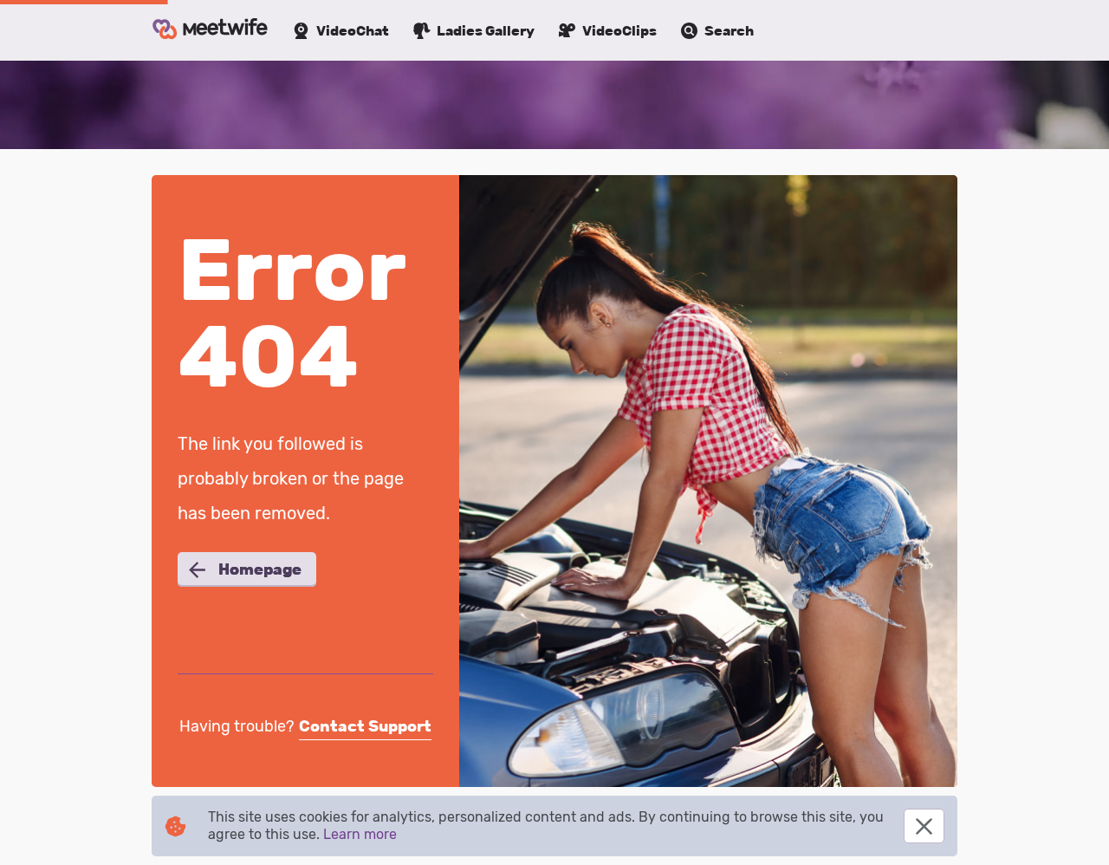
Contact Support (365, 726)
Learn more (360, 834)
